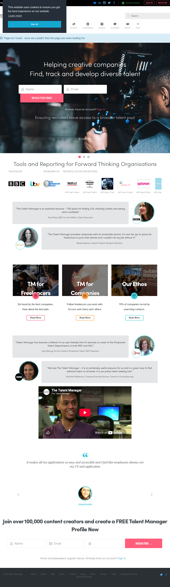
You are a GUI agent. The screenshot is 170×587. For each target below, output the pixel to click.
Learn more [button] (15, 15)
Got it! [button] (34, 24)
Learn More (87, 139)
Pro (138, 28)
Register (162, 3)
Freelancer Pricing (129, 574)
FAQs (113, 574)
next (151, 494)
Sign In (149, 3)
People (73, 28)
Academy (115, 28)
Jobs (53, 574)
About (128, 28)
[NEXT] (151, 494)
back (18, 494)
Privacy (103, 574)
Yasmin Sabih (85, 504)
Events (101, 28)
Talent (43, 574)
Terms (93, 574)
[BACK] (18, 494)
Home (33, 574)
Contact (72, 574)
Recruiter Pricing (83, 577)
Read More (35, 317)
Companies (88, 28)
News (62, 574)
